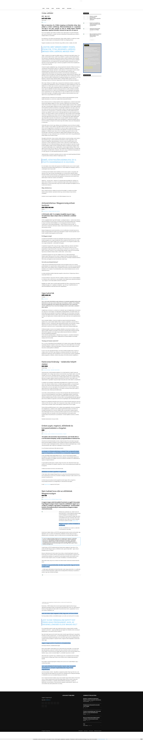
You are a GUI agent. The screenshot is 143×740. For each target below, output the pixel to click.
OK (106, 739)
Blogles (43, 18)
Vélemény (46, 295)
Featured (49, 18)
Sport (63, 8)
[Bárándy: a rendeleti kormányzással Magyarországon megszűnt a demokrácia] (86, 18)
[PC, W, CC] (61, 22)
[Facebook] (46, 703)
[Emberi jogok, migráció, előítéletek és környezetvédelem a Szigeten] (61, 433)
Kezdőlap (43, 11)
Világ (53, 8)
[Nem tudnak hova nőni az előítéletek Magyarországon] (61, 499)
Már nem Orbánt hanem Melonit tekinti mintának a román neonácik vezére (95, 35)
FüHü (43, 8)
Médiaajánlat (81, 730)
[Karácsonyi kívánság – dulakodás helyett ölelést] (61, 370)
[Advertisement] (81, 4)
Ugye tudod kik (48, 293)
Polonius (43, 209)
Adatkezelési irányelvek (97, 730)
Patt (84, 724)
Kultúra (58, 8)
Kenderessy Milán (86, 701)
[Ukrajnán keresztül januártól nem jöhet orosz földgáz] (86, 30)
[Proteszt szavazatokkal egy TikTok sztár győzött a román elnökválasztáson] (86, 24)
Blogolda (69, 8)
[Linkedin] (52, 703)
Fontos (49, 207)
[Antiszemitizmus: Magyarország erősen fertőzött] (61, 211)
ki (83, 707)
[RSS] (58, 703)
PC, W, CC (46, 16)
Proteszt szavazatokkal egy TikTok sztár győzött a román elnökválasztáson (95, 24)
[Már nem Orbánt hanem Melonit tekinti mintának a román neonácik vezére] (86, 35)
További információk (101, 739)
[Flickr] (49, 703)
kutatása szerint (75, 520)
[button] (100, 8)
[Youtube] (46, 706)
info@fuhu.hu (48, 699)
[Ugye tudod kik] (61, 299)
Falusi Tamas (44, 20)
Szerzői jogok (91, 730)
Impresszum (86, 730)
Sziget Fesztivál (47, 484)
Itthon (47, 8)
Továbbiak (92, 39)
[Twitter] (43, 706)
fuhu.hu (86, 58)
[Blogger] (43, 703)
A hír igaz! (86, 45)
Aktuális (43, 207)
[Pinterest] (55, 703)
